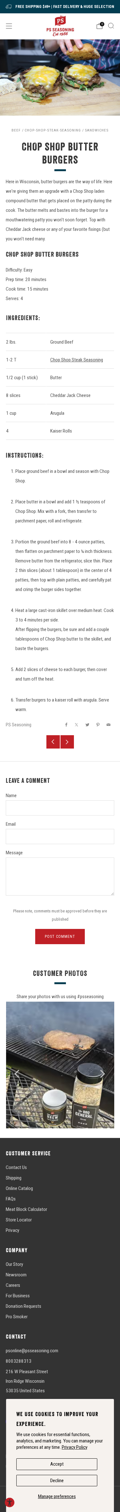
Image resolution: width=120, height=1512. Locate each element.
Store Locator (19, 1220)
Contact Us (16, 1167)
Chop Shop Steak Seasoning (76, 360)
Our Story (14, 1264)
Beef (16, 130)
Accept (57, 1464)
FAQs (11, 1199)
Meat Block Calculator (26, 1209)
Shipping (13, 1178)
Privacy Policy (74, 1447)
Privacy (12, 1230)
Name (11, 795)
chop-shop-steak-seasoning (53, 130)
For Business (18, 1296)
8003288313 (18, 1361)
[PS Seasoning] (60, 26)
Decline (57, 1480)
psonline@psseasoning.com (32, 1351)
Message (14, 853)
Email (11, 824)
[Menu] (9, 26)
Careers (13, 1285)
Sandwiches (96, 130)
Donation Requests (23, 1306)
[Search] (111, 26)
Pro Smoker (17, 1317)
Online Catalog (19, 1188)
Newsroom (16, 1275)
